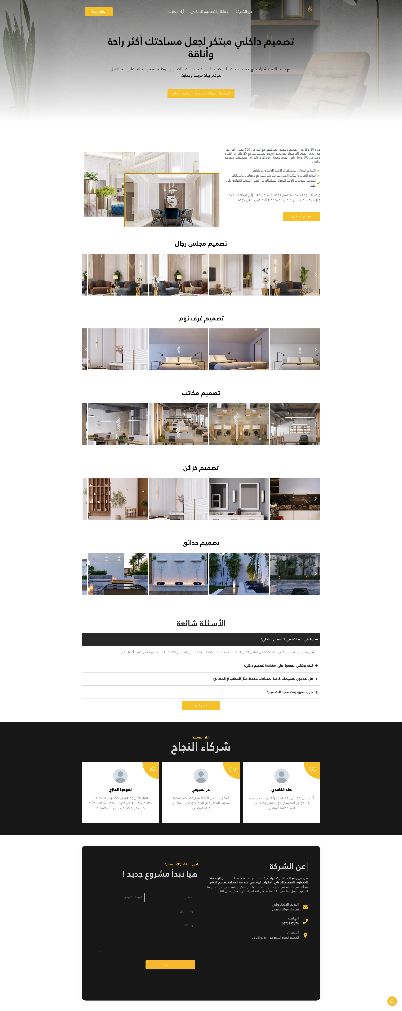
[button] (86, 274)
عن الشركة (244, 12)
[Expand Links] (392, 1001)
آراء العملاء (175, 12)
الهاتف (293, 918)
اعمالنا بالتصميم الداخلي (210, 12)
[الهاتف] (305, 921)
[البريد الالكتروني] (305, 907)
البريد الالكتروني (285, 904)
